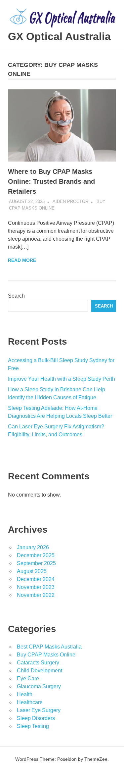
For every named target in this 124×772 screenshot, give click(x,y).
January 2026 (33, 547)
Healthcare (30, 702)
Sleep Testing (33, 726)
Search (16, 296)
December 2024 (36, 579)
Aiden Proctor (70, 201)
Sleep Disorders (36, 718)
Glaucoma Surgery (39, 686)
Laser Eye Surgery (39, 710)
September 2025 (36, 563)
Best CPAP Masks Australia (49, 647)
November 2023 (36, 587)
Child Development (39, 670)
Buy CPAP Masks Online (46, 654)
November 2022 (36, 595)
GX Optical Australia (59, 36)
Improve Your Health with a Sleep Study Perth (61, 379)
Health (24, 694)
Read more (22, 260)
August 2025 (32, 571)
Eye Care (28, 678)
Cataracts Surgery (38, 662)
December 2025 (36, 555)
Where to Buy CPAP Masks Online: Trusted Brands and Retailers (51, 181)
